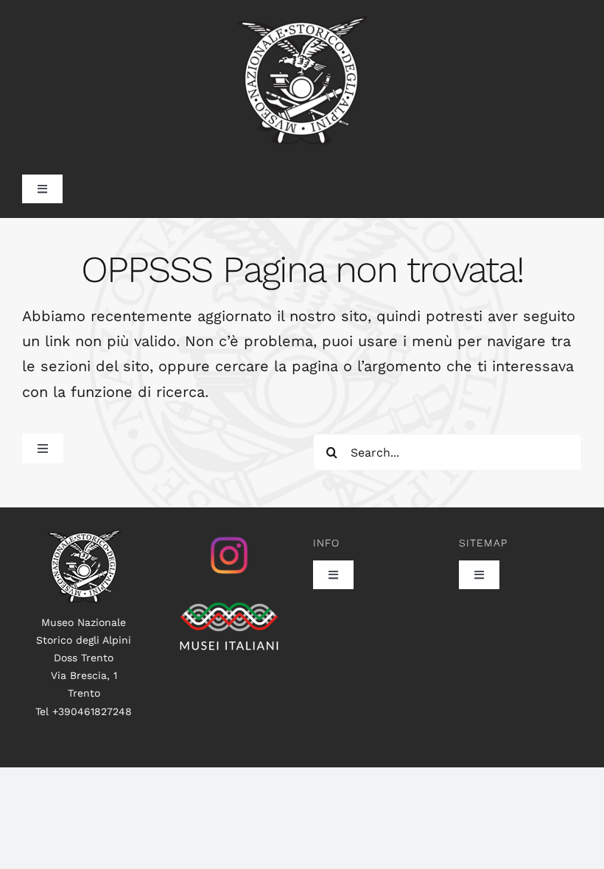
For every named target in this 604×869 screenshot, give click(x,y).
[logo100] (84, 537)
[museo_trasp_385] (302, 23)
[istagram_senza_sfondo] (229, 537)
